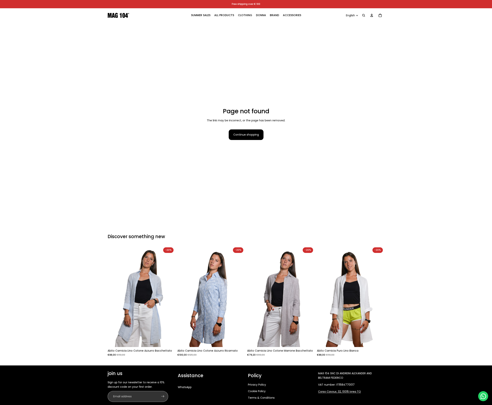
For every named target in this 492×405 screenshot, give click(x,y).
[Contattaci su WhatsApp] (483, 396)
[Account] (371, 15)
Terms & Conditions (261, 398)
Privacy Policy (257, 385)
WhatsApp (185, 387)
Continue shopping (246, 135)
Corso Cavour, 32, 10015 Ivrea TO (339, 391)
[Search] (363, 15)
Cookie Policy (257, 391)
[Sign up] (162, 396)
